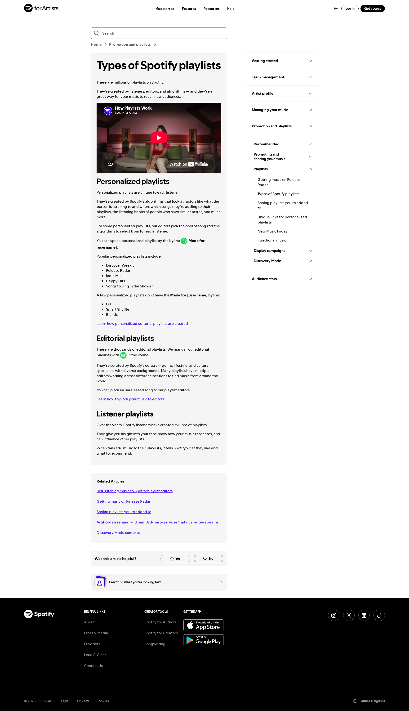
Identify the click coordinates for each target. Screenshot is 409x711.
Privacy (83, 701)
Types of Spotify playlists (278, 193)
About (89, 622)
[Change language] (335, 8)
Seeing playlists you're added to (124, 511)
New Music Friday (273, 231)
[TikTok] (379, 615)
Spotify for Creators (161, 632)
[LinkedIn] (364, 615)
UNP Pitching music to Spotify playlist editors (135, 490)
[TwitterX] (349, 615)
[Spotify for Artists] (41, 8)
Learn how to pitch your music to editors (130, 399)
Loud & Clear (95, 654)
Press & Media (96, 632)
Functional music (272, 240)
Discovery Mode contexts (118, 532)
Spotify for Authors (160, 622)
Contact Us (93, 665)
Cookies (103, 701)
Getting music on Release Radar (124, 501)
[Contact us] (220, 582)
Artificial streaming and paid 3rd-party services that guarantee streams (157, 522)
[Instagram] (333, 615)
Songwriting (154, 643)
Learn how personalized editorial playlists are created (142, 323)
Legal (65, 701)
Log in (350, 8)
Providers (92, 643)
